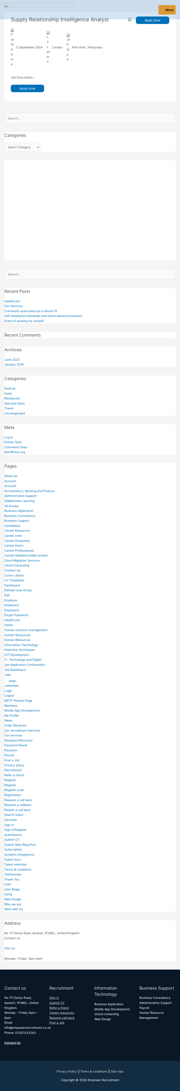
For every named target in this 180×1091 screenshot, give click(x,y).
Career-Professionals (19, 550)
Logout (9, 695)
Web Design (12, 899)
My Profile (11, 715)
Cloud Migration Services (22, 560)
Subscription (13, 849)
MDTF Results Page (18, 700)
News (8, 720)
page (12, 681)
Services (10, 820)
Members (11, 705)
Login (8, 690)
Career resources (61, 1012)
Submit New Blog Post (20, 844)
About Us (10, 476)
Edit (7, 595)
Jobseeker (11, 685)
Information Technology (21, 645)
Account (10, 481)
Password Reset (15, 745)
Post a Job (11, 760)
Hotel (8, 393)
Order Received (15, 725)
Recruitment (13, 770)
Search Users (13, 814)
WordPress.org (14, 452)
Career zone (13, 535)
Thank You (11, 879)
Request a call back (18, 800)
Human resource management (25, 630)
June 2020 (12, 359)
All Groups (11, 506)
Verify (8, 894)
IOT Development (16, 655)
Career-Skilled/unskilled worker (26, 555)
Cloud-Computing (16, 565)
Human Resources (17, 635)
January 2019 (14, 364)
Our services (13, 735)
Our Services (13, 306)
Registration (12, 795)
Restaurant (12, 398)
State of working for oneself (24, 321)
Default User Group (18, 590)
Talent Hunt (12, 859)
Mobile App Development (22, 710)
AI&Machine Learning (19, 501)
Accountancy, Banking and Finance (29, 491)
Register (10, 780)
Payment (10, 750)
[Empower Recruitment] (38, 9)
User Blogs (12, 889)
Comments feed (15, 447)
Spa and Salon (14, 403)
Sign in (9, 825)
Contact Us (12, 570)
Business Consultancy (20, 516)
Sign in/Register (15, 829)
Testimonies (12, 874)
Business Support (16, 520)
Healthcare (12, 301)
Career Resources (17, 530)
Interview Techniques (19, 650)
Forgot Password (16, 615)
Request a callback (17, 805)
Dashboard (12, 585)
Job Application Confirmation (24, 664)
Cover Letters (14, 575)
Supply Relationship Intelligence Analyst (60, 19)
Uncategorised (14, 413)
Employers (11, 605)
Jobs (7, 674)
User (7, 884)
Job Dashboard (15, 670)
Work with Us (13, 909)
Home (8, 625)
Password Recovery (18, 740)
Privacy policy (14, 765)
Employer (11, 600)
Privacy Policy (67, 1071)
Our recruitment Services (22, 730)
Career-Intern (13, 545)
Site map (117, 1071)
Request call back (61, 1018)
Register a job (14, 790)
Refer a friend (14, 775)
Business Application (18, 511)
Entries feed (12, 442)
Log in (8, 437)
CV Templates (14, 580)
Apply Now (152, 20)
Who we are (12, 904)
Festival (9, 388)
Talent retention (15, 864)
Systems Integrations (19, 854)
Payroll (9, 755)
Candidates (12, 525)
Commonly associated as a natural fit (30, 311)
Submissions (13, 835)
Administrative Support (20, 496)
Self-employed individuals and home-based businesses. (43, 316)
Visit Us (9, 948)
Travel (8, 408)
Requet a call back (17, 810)
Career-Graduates (17, 540)
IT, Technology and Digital (22, 659)
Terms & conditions (17, 869)
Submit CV (11, 839)
